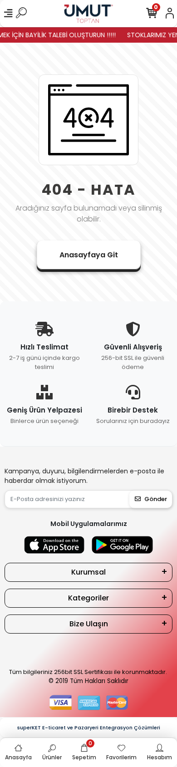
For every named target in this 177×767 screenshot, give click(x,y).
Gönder (155, 499)
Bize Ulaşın (88, 624)
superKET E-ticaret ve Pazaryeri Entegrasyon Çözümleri (88, 727)
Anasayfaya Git (88, 255)
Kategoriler (88, 598)
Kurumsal (88, 572)
